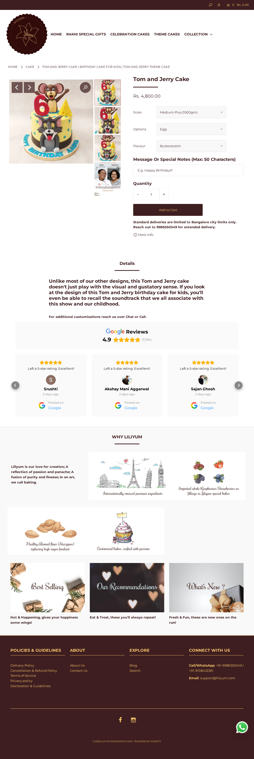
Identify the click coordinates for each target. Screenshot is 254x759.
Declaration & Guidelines (30, 700)
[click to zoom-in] (85, 87)
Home (13, 67)
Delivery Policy (22, 679)
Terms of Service (23, 690)
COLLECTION (196, 34)
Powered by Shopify (147, 755)
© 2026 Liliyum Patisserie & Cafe (112, 755)
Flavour (139, 146)
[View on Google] (51, 380)
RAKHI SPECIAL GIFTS (86, 34)
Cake (30, 67)
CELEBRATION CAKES (130, 34)
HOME (56, 34)
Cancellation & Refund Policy (33, 685)
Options (139, 129)
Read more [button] (203, 383)
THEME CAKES (167, 34)
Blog (133, 679)
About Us (77, 679)
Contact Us (78, 685)
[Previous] (17, 87)
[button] (15, 392)
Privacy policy (21, 695)
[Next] (29, 87)
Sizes (137, 112)
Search (135, 685)
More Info (145, 235)
